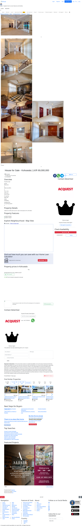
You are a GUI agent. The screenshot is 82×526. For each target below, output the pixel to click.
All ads (13, 518)
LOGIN (2, 8)
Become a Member (16, 517)
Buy (29, 269)
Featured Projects (6, 505)
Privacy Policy (39, 507)
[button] (52, 394)
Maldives (25, 521)
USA (24, 523)
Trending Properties (27, 505)
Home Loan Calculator (27, 502)
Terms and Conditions (41, 506)
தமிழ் (79, 1)
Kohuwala (23, 14)
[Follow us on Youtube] (49, 509)
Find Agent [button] (61, 12)
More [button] (66, 12)
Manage (13, 490)
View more (7, 409)
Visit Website (7, 425)
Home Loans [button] (41, 12)
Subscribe (51, 520)
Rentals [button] (7, 12)
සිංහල (76, 1)
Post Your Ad (68, 1)
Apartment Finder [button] (20, 12)
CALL (3, 497)
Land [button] (12, 12)
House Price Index (15, 509)
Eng (73, 1)
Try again (14, 491)
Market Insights (5, 509)
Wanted (13, 506)
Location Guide (26, 503)
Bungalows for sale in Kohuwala (11, 435)
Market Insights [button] (48, 12)
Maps (13, 514)
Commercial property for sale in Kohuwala (13, 434)
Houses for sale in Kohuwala (10, 431)
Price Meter (25, 506)
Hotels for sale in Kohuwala (10, 436)
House (28, 14)
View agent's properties (66, 225)
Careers (39, 509)
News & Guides (5, 517)
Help (63, 1)
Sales (3, 12)
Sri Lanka (26, 520)
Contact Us (39, 503)
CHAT (42, 497)
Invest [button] (35, 12)
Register (58, 1)
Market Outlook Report (28, 514)
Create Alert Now (32, 424)
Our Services (14, 507)
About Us (39, 505)
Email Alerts (25, 513)
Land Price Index (15, 510)
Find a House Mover (42, 411)
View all (34, 382)
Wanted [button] (55, 12)
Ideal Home (14, 505)
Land (13, 503)
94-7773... (28, 316)
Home (7, 14)
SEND (8, 360)
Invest (3, 510)
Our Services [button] (29, 12)
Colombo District (16, 14)
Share (64, 175)
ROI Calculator (26, 516)
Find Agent (4, 507)
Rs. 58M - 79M (7, 382)
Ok (12, 492)
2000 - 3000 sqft (21, 382)
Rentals (4, 503)
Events (38, 510)
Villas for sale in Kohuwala (9, 438)
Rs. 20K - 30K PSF (14, 382)
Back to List (3, 14)
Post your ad (5, 506)
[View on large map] (14, 223)
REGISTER (7, 8)
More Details (49, 486)
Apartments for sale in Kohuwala (11, 432)
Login (53, 1)
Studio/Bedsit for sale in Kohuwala (11, 439)
